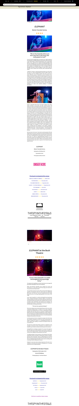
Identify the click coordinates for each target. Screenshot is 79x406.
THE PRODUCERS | (39, 180)
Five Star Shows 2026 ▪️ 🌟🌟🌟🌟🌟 (32, 1)
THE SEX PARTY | (39, 189)
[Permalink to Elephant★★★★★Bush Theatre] (27, 241)
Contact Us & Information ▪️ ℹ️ (68, 1)
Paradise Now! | (39, 383)
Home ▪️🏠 (7, 1)
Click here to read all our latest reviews (39, 396)
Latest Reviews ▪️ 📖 (17, 1)
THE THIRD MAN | (39, 187)
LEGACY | (39, 191)
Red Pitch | (39, 380)
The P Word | (39, 385)
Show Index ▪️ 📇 (45, 1)
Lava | (39, 389)
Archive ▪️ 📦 (56, 1)
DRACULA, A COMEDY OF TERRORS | (39, 178)
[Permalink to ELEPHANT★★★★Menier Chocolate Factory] (27, 22)
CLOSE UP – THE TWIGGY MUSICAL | (39, 185)
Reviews (30, 22)
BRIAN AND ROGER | (39, 196)
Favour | (39, 387)
